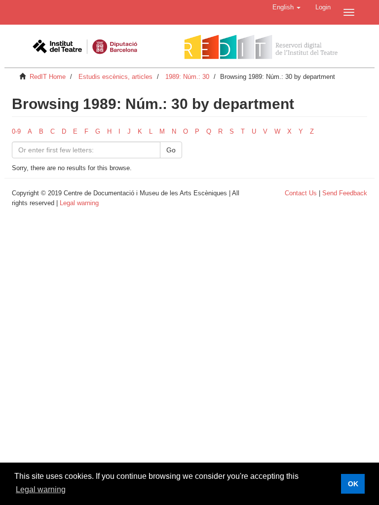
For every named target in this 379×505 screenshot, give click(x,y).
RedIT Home (48, 76)
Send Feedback (344, 193)
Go (171, 150)
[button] (286, 7)
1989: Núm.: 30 (187, 76)
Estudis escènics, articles (115, 76)
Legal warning (79, 203)
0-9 (16, 131)
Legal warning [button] (41, 489)
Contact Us (301, 193)
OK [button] (353, 484)
